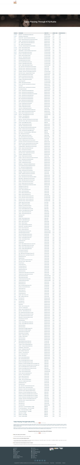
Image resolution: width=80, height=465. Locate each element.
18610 (15, 352)
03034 (15, 101)
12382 (15, 251)
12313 (15, 218)
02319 (15, 55)
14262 (15, 333)
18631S (15, 357)
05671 (15, 151)
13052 (15, 304)
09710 (15, 183)
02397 (15, 66)
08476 (15, 168)
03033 (15, 100)
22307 (15, 376)
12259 (15, 202)
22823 (15, 395)
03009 (15, 84)
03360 (15, 117)
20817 (15, 363)
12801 (15, 266)
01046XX (15, 36)
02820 (15, 76)
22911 (15, 401)
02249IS (15, 50)
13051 (15, 302)
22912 (15, 403)
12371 (15, 243)
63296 (15, 411)
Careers (15, 449)
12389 (15, 253)
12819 (15, 275)
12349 (15, 234)
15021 (15, 334)
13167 (15, 309)
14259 (15, 328)
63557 (15, 414)
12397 (15, 256)
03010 (15, 87)
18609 (15, 350)
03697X (15, 133)
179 (14, 342)
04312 (15, 146)
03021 (15, 90)
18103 (15, 344)
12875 (15, 282)
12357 (15, 240)
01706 (15, 42)
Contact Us (16, 453)
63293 (15, 406)
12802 (15, 267)
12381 (15, 250)
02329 (15, 58)
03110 (15, 106)
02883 (15, 77)
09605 (15, 178)
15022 (15, 336)
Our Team (33, 454)
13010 (15, 301)
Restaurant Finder (34, 455)
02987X (15, 82)
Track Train (33, 450)
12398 (15, 258)
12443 (15, 259)
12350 (15, 235)
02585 (15, 71)
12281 (15, 205)
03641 (15, 127)
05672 (15, 152)
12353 (15, 237)
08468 (15, 165)
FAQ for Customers (17, 455)
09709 (15, 181)
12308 (15, 213)
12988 (15, 296)
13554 (15, 323)
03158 (15, 111)
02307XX (15, 52)
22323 (15, 382)
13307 (15, 318)
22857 (15, 398)
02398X (15, 69)
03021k (15, 92)
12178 (15, 194)
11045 (15, 186)
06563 (15, 154)
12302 (15, 210)
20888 (15, 371)
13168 (15, 310)
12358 (15, 242)
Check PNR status (34, 453)
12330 (15, 232)
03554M (15, 122)
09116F (15, 170)
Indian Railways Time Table (36, 452)
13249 (15, 315)
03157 (15, 109)
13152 (15, 307)
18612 (15, 355)
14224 (15, 326)
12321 (15, 224)
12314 (15, 219)
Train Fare (33, 456)
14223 (15, 325)
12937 (15, 288)
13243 (15, 312)
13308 (15, 320)
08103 (15, 160)
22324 (15, 384)
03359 (15, 116)
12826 (15, 280)
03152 (15, 108)
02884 (15, 79)
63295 (15, 409)
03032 (15, 98)
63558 (15, 416)
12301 (15, 208)
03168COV (15, 114)
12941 (15, 291)
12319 (15, 221)
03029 (15, 95)
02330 (15, 60)
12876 (15, 283)
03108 (15, 103)
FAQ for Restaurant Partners (18, 456)
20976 (15, 374)
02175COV (15, 47)
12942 (15, 293)
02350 (15, 63)
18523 (15, 347)
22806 (15, 390)
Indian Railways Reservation (36, 451)
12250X (15, 200)
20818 (15, 365)
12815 (15, 269)
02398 (15, 68)
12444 (15, 261)
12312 (15, 216)
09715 (15, 184)
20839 (15, 366)
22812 (15, 393)
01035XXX (15, 34)
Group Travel (16, 452)
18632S (15, 358)
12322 (15, 226)
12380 (15, 248)
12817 (15, 272)
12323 (15, 227)
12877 (15, 285)
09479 (15, 175)
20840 (15, 368)
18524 (15, 349)
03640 (15, 125)
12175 (15, 189)
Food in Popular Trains (35, 449)
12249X (15, 197)
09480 (15, 176)
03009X (15, 85)
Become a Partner (17, 451)
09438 (15, 173)
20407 (15, 360)
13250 (15, 317)
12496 (15, 264)
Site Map (15, 454)
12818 (15, 274)
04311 (15, 144)
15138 (15, 339)
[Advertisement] (25, 6)
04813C (15, 149)
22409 (15, 385)
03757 (15, 135)
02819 (15, 74)
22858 (15, 400)
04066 (15, 143)
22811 (15, 392)
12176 (15, 191)
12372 (15, 245)
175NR (15, 341)
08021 (15, 157)
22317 (15, 379)
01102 (15, 39)
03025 (15, 93)
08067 (15, 159)
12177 (15, 192)
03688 (15, 130)
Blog (15, 450)
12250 (15, 199)
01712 (15, 44)
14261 (15, 331)
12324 (15, 229)
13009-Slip (15, 299)
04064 (15, 138)
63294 (15, 408)
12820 (15, 277)
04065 (15, 141)
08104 (15, 162)
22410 (15, 387)
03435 (15, 119)
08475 (15, 167)
